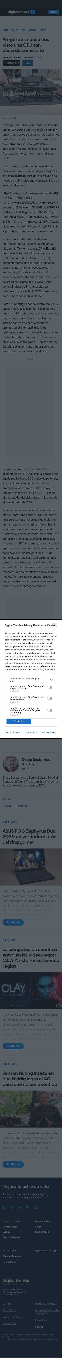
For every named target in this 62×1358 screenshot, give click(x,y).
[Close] (56, 626)
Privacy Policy (49, 732)
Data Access (31, 732)
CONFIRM (19, 721)
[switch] (49, 687)
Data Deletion (13, 732)
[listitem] (31, 679)
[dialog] (31, 679)
